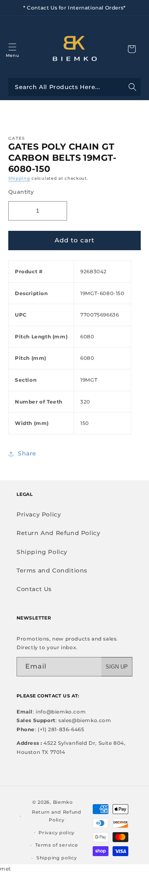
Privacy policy (56, 832)
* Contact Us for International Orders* (74, 8)
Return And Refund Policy (58, 533)
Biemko (63, 802)
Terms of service (56, 845)
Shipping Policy (42, 552)
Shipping (19, 178)
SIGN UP (117, 667)
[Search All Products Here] (74, 87)
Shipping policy (56, 858)
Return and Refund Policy (57, 816)
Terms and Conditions (52, 570)
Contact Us (34, 589)
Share (27, 453)
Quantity (21, 191)
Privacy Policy (39, 514)
